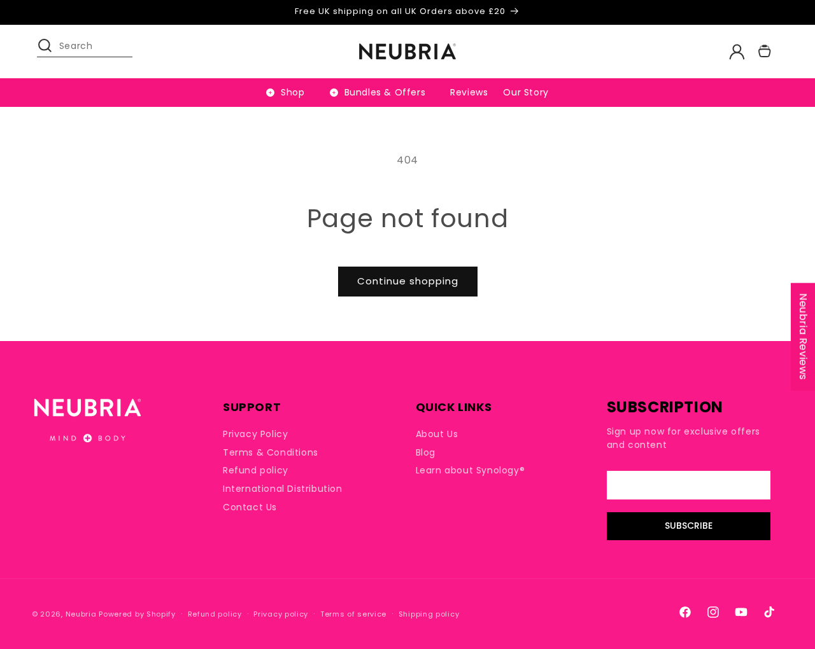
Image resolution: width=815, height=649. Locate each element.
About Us (437, 434)
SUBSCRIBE (688, 526)
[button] (51, 52)
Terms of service (353, 614)
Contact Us (250, 507)
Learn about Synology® (470, 470)
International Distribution (283, 488)
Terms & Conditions (270, 452)
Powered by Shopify (137, 614)
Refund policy (255, 470)
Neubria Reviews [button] (803, 336)
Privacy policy (280, 614)
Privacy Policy (255, 434)
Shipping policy (429, 614)
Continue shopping (407, 281)
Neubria (81, 614)
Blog (426, 452)
